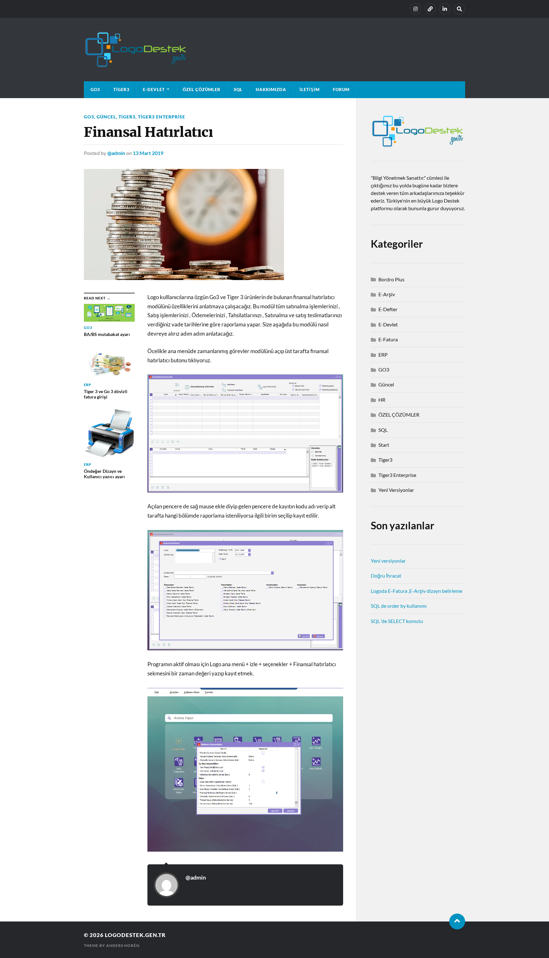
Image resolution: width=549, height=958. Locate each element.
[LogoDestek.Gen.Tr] (274, 49)
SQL (238, 89)
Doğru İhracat (386, 576)
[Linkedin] (445, 9)
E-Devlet (154, 89)
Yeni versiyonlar (388, 561)
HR (381, 400)
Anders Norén (122, 945)
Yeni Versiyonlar (396, 490)
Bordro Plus (391, 279)
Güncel (106, 116)
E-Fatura (388, 339)
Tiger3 (121, 89)
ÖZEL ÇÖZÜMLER (201, 89)
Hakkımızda (271, 89)
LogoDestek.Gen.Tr (135, 935)
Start (383, 445)
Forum (341, 89)
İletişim (310, 89)
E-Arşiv (386, 294)
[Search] (459, 9)
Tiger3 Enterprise (161, 116)
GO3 (95, 89)
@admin (116, 153)
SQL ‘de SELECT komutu (397, 621)
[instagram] (415, 9)
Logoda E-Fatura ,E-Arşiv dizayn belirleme (416, 591)
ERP (383, 355)
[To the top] (457, 921)
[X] (430, 9)
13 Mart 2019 (148, 153)
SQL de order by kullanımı (399, 606)
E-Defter (387, 309)
